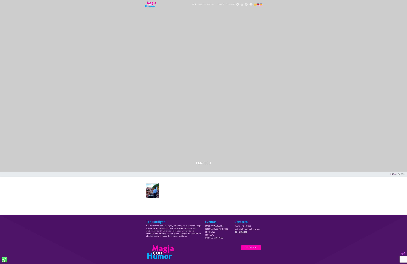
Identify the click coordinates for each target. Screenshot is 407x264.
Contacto (220, 4)
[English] (258, 4)
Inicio (194, 4)
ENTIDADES (210, 232)
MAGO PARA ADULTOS (214, 226)
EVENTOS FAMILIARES (214, 238)
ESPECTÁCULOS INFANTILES (216, 229)
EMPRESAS (209, 235)
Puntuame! (230, 4)
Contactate (250, 247)
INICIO (393, 174)
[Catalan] (255, 4)
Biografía (202, 4)
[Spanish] (261, 4)
